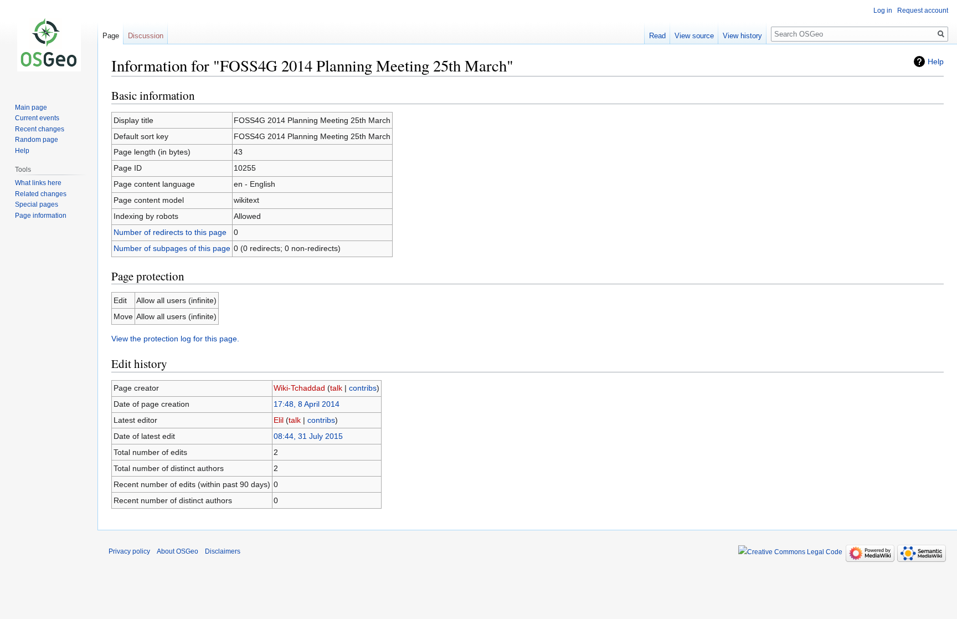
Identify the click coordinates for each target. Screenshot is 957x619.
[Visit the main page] (48, 44)
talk (336, 387)
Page (110, 36)
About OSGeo (177, 551)
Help (936, 61)
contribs (363, 387)
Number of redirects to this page (170, 232)
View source (694, 36)
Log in (882, 10)
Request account (922, 10)
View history (742, 36)
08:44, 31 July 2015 (308, 436)
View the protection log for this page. (175, 338)
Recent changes (39, 129)
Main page (31, 107)
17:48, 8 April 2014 (306, 404)
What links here (38, 183)
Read (657, 36)
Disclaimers (222, 551)
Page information (40, 215)
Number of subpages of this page (172, 248)
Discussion (145, 36)
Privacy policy (129, 551)
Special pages (36, 204)
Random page (36, 140)
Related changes (40, 194)
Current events (37, 118)
